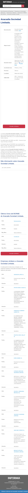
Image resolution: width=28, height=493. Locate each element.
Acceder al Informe (14, 126)
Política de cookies (14, 487)
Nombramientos (17, 221)
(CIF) (20, 30)
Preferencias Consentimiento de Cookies (14, 488)
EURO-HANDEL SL (18, 358)
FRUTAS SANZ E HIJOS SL (20, 287)
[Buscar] (23, 6)
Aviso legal (14, 486)
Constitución (16, 236)
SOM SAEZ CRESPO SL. (19, 430)
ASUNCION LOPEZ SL (19, 274)
